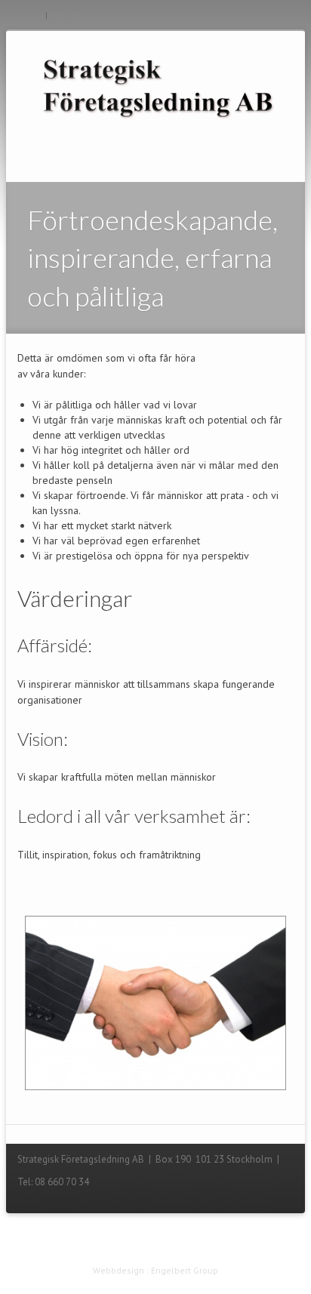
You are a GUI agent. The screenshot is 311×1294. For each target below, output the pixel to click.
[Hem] (155, 87)
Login (32, 14)
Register (66, 14)
